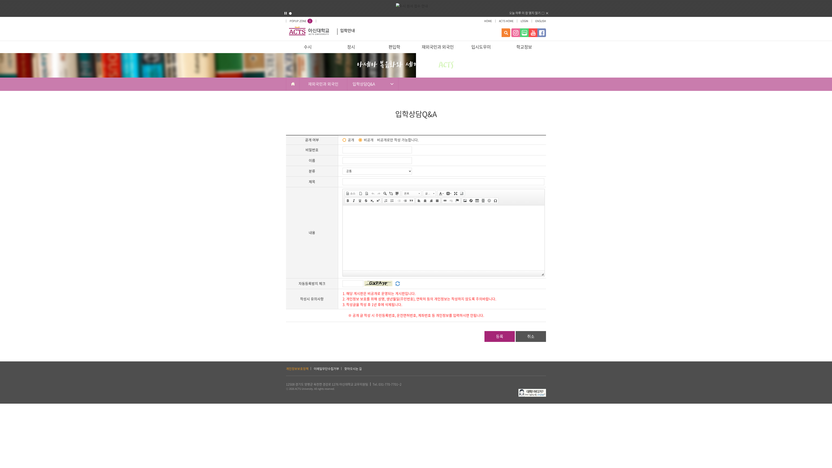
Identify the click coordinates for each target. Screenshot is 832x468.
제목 (312, 181)
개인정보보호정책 (297, 368)
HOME (488, 21)
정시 (351, 47)
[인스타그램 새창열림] (515, 32)
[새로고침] (396, 283)
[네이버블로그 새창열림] (524, 32)
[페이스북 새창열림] (541, 32)
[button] (351, 193)
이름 (312, 160)
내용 (312, 232)
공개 (351, 140)
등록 (499, 336)
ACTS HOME (506, 21)
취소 (531, 336)
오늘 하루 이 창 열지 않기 (525, 13)
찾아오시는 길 (353, 368)
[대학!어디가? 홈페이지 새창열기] (532, 391)
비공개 (369, 140)
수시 (308, 47)
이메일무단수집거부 (326, 368)
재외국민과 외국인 (438, 47)
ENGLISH (540, 21)
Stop (285, 13)
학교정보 (524, 47)
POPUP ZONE (300, 21)
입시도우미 (481, 47)
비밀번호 (312, 149)
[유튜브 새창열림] (533, 32)
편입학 (394, 47)
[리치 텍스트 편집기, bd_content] (444, 237)
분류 (312, 171)
